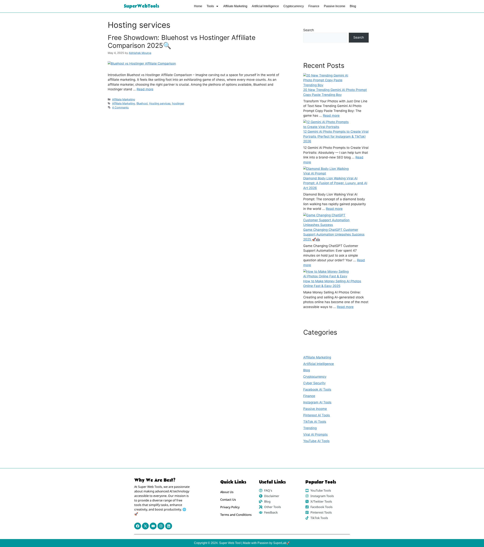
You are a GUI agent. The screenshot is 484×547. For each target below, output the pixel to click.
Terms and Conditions (236, 515)
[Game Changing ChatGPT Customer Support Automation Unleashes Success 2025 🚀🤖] (327, 220)
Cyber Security (314, 383)
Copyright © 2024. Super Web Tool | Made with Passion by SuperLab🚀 (242, 543)
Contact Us (228, 499)
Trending (310, 428)
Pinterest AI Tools (316, 415)
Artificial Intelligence (265, 6)
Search (308, 30)
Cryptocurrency (293, 6)
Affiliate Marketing (235, 6)
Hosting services (160, 103)
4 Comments (120, 107)
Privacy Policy (230, 507)
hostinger (178, 103)
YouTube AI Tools (316, 441)
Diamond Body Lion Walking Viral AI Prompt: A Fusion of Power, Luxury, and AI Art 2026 (335, 183)
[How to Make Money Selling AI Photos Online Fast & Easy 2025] (327, 274)
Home (198, 6)
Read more (145, 89)
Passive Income (334, 6)
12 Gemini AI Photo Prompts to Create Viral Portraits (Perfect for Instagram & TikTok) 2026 (335, 136)
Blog (353, 6)
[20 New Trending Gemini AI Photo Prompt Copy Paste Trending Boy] (327, 80)
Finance (313, 6)
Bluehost (142, 103)
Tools (210, 6)
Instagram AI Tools (317, 402)
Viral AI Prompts (315, 434)
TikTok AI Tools (314, 422)
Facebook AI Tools (317, 389)
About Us (226, 492)
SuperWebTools (141, 6)
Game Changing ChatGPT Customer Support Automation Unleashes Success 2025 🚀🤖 (334, 234)
